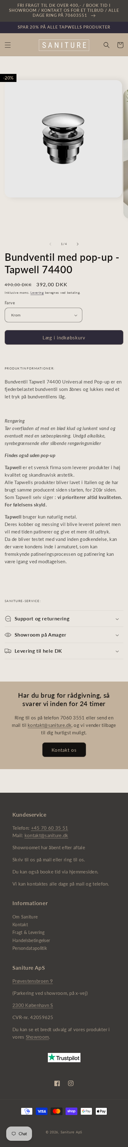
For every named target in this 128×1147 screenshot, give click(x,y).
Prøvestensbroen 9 (32, 981)
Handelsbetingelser (31, 940)
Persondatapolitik (29, 948)
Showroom (37, 1037)
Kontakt (20, 924)
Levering (37, 292)
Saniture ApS (71, 1132)
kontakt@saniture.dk (49, 725)
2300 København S (32, 1005)
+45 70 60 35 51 (49, 828)
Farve (10, 302)
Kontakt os (64, 750)
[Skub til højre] (78, 244)
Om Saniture (25, 916)
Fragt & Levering (28, 932)
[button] (8, 45)
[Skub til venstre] (50, 244)
